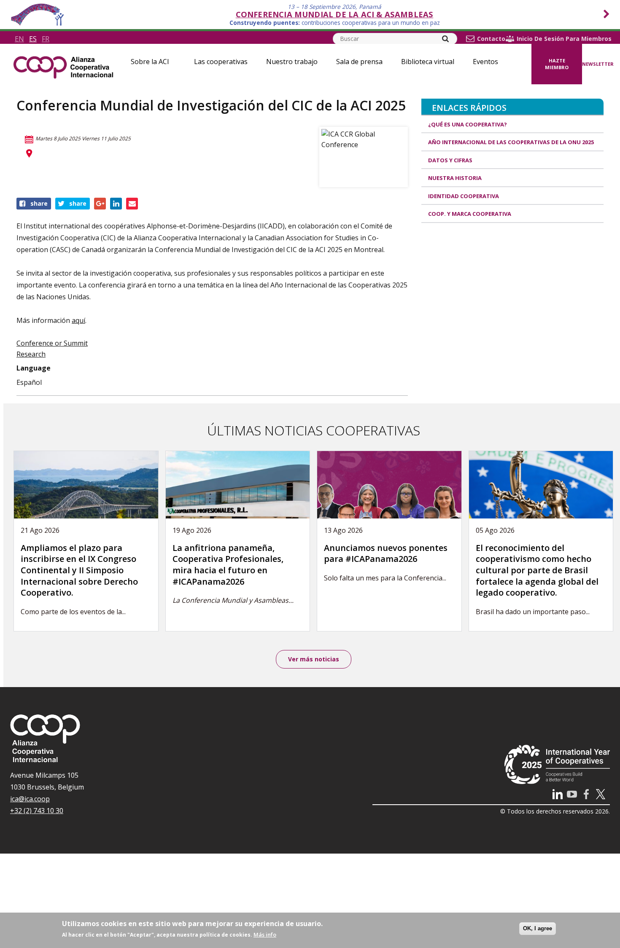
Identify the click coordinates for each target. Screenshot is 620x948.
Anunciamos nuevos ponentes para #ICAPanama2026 (385, 553)
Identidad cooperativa (463, 196)
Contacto (491, 39)
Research (31, 354)
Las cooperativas (221, 61)
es (33, 38)
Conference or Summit (52, 343)
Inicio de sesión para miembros (564, 39)
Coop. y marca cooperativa (469, 214)
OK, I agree (537, 928)
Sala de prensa (359, 61)
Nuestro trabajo (292, 61)
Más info (264, 934)
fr (45, 38)
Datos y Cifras (450, 160)
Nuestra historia (455, 178)
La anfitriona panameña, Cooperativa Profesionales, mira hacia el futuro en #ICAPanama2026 (228, 564)
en (19, 38)
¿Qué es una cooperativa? (467, 124)
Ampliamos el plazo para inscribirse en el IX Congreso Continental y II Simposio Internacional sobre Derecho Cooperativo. (79, 570)
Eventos (485, 61)
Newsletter (598, 64)
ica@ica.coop (30, 798)
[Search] (445, 38)
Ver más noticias (313, 659)
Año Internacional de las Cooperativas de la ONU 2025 (511, 142)
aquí (78, 320)
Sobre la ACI (150, 61)
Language (33, 368)
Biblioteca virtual (427, 61)
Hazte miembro (557, 64)
